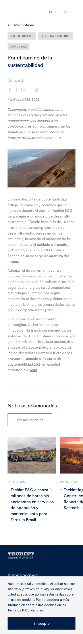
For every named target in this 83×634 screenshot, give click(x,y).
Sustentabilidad (21, 35)
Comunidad (18, 46)
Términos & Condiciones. (26, 610)
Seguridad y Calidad (55, 35)
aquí (33, 370)
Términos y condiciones (23, 575)
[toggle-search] (66, 12)
